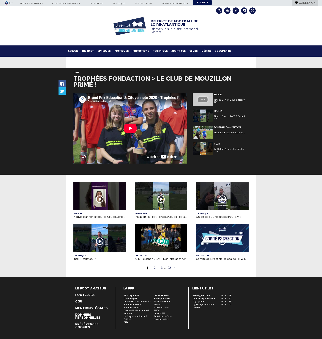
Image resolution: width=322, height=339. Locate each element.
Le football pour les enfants (137, 301)
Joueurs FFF (159, 313)
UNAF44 (196, 307)
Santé (157, 304)
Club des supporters (66, 3)
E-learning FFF (130, 298)
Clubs (193, 51)
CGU (78, 301)
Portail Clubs (143, 3)
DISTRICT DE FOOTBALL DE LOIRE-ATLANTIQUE (174, 23)
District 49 (226, 295)
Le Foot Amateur (90, 288)
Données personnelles (87, 316)
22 (169, 268)
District (88, 51)
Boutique (119, 3)
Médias (206, 51)
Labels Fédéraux (162, 295)
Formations (140, 51)
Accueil (73, 51)
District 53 (226, 304)
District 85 (226, 298)
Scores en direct (161, 307)
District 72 (226, 301)
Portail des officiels (175, 3)
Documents (223, 51)
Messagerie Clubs (201, 295)
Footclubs (84, 295)
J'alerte (202, 2)
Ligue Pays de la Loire (203, 304)
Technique (160, 51)
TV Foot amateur (162, 301)
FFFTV (156, 310)
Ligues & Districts (31, 3)
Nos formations (161, 319)
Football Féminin (132, 307)
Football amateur (132, 304)
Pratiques (121, 51)
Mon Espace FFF (131, 295)
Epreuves (104, 51)
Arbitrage (178, 51)
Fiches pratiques (162, 298)
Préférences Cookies (86, 326)
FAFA (126, 322)
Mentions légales (91, 308)
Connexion (307, 2)
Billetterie (96, 3)
